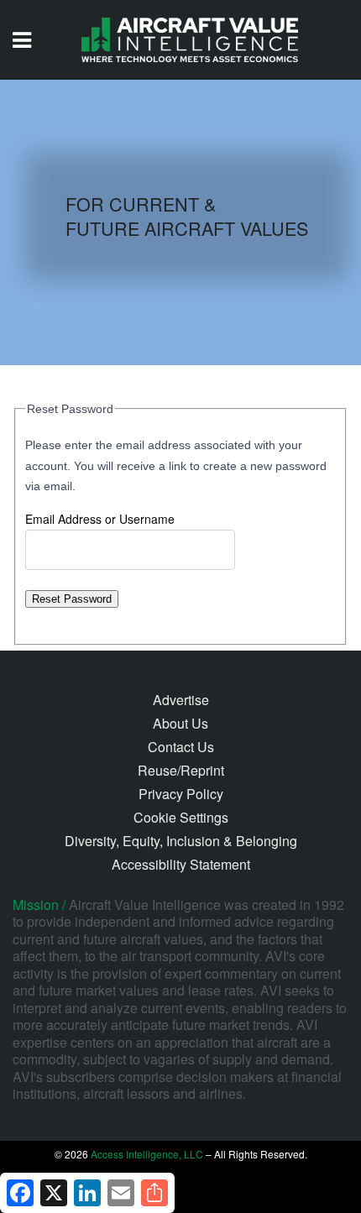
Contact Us (181, 746)
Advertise (181, 699)
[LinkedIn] (87, 1193)
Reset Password (72, 599)
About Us (180, 723)
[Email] (121, 1193)
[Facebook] (20, 1193)
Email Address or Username (100, 518)
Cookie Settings (180, 817)
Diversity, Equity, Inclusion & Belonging (181, 840)
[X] (54, 1193)
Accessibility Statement (181, 864)
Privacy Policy (181, 793)
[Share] (154, 1193)
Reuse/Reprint (181, 770)
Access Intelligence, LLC (147, 1154)
